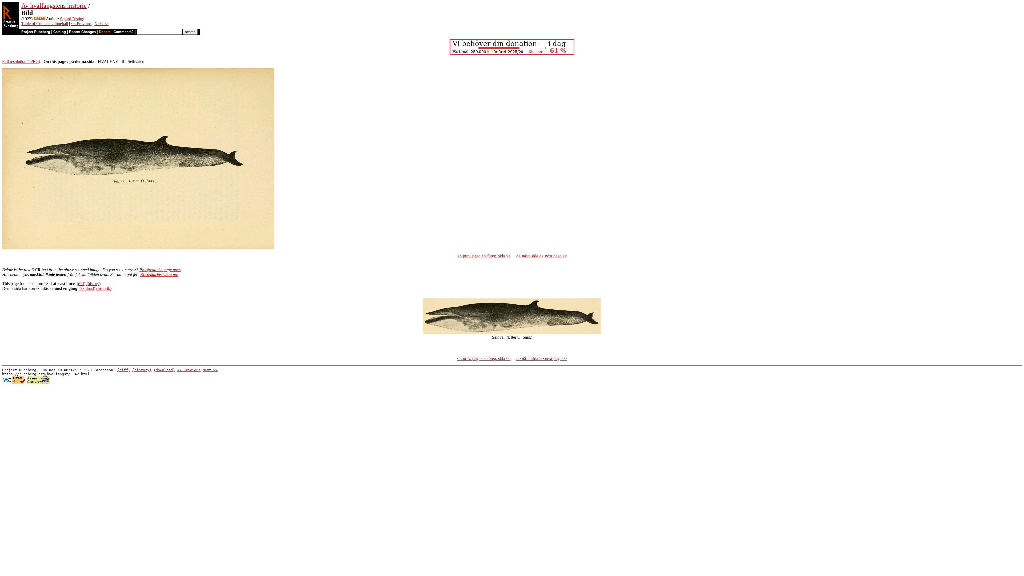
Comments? (124, 32)
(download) (164, 370)
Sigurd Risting (72, 19)
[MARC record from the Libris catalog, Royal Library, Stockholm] (39, 19)
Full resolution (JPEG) (21, 61)
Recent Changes (82, 32)
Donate (104, 32)
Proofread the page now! (160, 269)
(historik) (103, 288)
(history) (93, 283)
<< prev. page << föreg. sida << (484, 256)
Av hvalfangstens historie (54, 5)
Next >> (101, 23)
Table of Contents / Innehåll (44, 23)
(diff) (81, 283)
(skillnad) (87, 288)
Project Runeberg (35, 32)
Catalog (59, 32)
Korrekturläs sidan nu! (159, 274)
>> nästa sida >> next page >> (541, 256)
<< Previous (81, 23)
